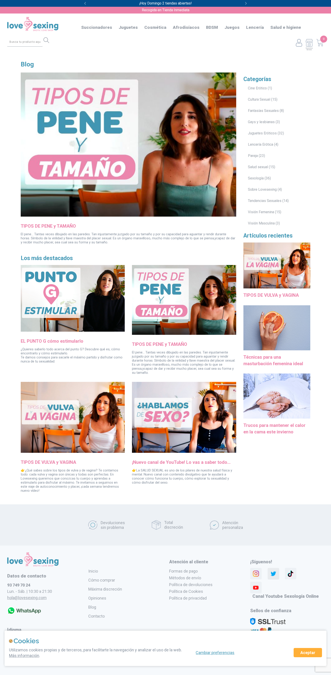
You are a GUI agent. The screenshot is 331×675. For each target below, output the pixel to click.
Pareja (253, 156)
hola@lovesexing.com (27, 597)
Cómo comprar (101, 580)
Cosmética (155, 27)
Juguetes (128, 27)
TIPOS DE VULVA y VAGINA (48, 462)
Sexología (256, 178)
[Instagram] (256, 574)
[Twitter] (273, 574)
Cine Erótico (257, 88)
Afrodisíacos (186, 27)
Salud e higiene (285, 27)
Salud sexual (258, 167)
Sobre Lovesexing (262, 189)
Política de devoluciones (191, 584)
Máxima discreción (105, 589)
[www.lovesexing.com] (33, 565)
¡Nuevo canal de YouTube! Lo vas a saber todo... (181, 462)
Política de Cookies (186, 591)
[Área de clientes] (299, 43)
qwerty (246, 3)
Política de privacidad (188, 598)
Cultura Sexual (259, 99)
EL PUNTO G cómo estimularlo (52, 341)
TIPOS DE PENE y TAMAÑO (48, 226)
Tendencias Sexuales (264, 201)
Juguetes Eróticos (262, 133)
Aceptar (307, 652)
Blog (27, 64)
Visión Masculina (261, 223)
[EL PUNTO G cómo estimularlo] (73, 330)
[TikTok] (291, 574)
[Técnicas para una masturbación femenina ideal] (277, 351)
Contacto (96, 616)
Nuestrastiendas (309, 48)
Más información (24, 655)
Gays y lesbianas (261, 122)
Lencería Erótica (260, 144)
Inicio (93, 571)
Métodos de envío (185, 577)
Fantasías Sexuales (263, 111)
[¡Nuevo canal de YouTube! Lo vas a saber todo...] (184, 451)
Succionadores (96, 27)
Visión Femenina (261, 212)
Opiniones (97, 598)
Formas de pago (183, 571)
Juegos (232, 27)
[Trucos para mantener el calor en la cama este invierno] (277, 419)
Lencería (255, 27)
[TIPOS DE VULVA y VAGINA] (73, 451)
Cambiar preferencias (215, 652)
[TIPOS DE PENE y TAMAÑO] (128, 215)
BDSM (212, 27)
